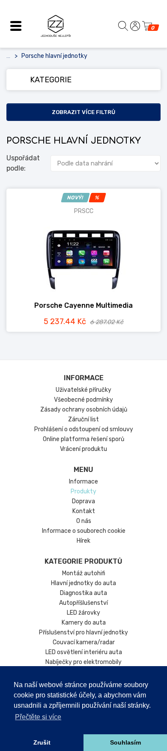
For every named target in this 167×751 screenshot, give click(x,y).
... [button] (8, 56)
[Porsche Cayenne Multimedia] (83, 258)
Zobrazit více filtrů (83, 112)
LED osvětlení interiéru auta (83, 652)
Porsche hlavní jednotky (54, 56)
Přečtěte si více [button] (38, 717)
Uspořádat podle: (23, 163)
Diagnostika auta (83, 593)
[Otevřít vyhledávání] (123, 26)
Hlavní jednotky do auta (83, 583)
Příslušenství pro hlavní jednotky (83, 632)
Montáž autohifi (83, 573)
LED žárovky (83, 612)
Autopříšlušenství (83, 603)
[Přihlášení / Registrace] (135, 26)
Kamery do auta (84, 622)
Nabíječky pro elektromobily (83, 662)
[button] (15, 25)
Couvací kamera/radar (84, 642)
